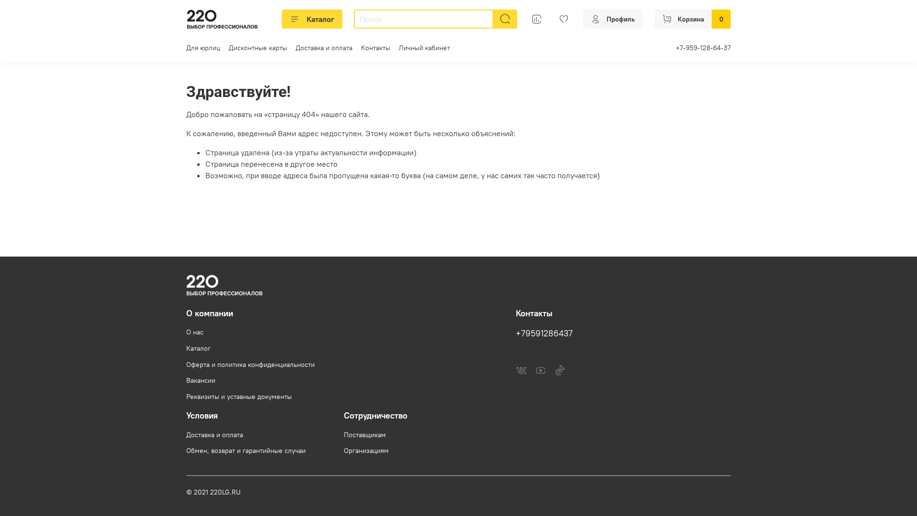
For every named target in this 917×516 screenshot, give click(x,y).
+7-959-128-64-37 (703, 47)
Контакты (375, 47)
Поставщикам (365, 434)
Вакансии (200, 380)
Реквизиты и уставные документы (239, 396)
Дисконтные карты (258, 47)
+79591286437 (544, 333)
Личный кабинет (424, 47)
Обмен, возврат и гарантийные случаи (246, 450)
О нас (194, 332)
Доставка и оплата (324, 47)
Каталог (320, 19)
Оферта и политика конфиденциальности (250, 364)
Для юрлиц (203, 47)
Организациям (366, 450)
